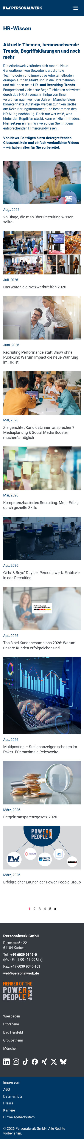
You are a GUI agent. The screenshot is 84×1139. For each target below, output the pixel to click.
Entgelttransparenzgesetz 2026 (30, 817)
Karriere (9, 1110)
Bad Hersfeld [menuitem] (13, 1032)
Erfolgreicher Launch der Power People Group (42, 882)
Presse (8, 1103)
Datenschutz (12, 1096)
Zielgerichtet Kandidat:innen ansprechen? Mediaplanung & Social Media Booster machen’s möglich (38, 432)
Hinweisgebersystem (19, 1117)
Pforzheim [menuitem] (11, 1024)
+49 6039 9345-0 (23, 955)
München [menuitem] (10, 1048)
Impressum (11, 1082)
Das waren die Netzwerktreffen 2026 (34, 287)
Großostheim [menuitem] (13, 1040)
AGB (6, 1089)
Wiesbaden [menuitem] (11, 1016)
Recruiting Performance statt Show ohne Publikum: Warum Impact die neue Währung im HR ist (40, 357)
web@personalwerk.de (21, 973)
